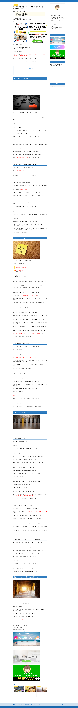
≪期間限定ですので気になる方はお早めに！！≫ (21, 631)
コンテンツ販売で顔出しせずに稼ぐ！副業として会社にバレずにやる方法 (57, 75)
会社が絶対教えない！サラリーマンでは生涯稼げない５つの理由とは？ (57, 71)
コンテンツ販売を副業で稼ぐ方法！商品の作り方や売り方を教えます (57, 65)
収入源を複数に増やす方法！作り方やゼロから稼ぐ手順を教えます (57, 68)
